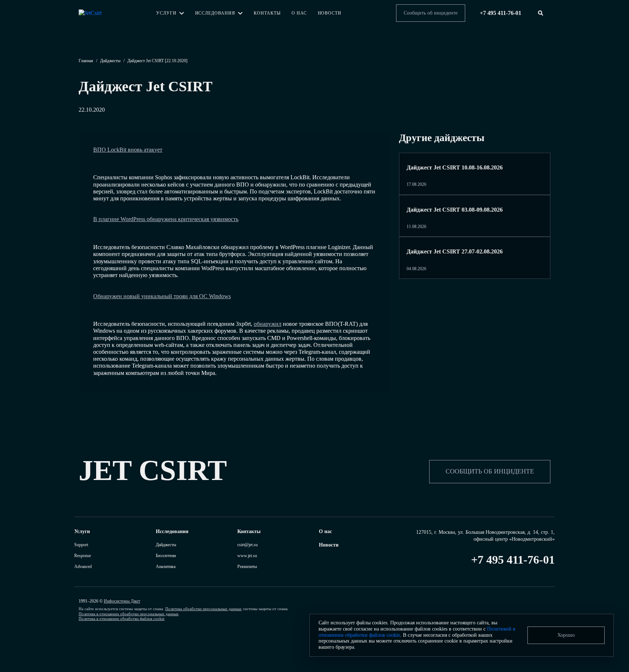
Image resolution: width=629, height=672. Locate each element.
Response (82, 555)
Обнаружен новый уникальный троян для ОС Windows (162, 296)
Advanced (83, 566)
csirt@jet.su (247, 544)
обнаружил (267, 324)
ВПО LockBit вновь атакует (127, 150)
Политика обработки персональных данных (203, 609)
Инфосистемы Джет (122, 601)
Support (81, 544)
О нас (299, 13)
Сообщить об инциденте (431, 13)
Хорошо (566, 635)
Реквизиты (247, 566)
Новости (330, 13)
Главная (86, 60)
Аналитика (165, 566)
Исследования (215, 13)
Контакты (267, 13)
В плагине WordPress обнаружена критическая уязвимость (165, 219)
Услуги (166, 13)
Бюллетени (166, 555)
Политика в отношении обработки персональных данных (129, 614)
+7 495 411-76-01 (513, 559)
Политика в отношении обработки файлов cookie (122, 618)
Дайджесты (110, 60)
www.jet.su (247, 555)
